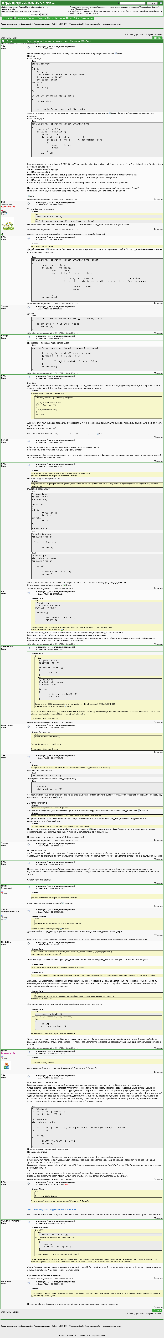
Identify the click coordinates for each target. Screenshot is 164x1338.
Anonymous (7, 647)
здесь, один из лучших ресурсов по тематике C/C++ (51, 1209)
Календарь (59, 18)
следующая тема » (153, 35)
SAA (3, 46)
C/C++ (54, 24)
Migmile (5, 886)
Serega (4, 306)
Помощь (42, 18)
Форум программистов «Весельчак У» (16, 24)
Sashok (5, 909)
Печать (157, 38)
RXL (3, 202)
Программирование (42, 24)
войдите (40, 7)
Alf (2, 591)
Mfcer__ (5, 1051)
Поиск (50, 18)
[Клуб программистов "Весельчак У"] (2, 235)
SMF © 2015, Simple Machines (92, 1335)
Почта (69, 18)
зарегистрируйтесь (9, 9)
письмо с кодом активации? (27, 11)
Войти (76, 18)
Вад (80, 24)
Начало (8, 18)
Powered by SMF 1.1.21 (69, 1335)
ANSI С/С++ (64, 24)
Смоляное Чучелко (11, 1221)
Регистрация (87, 18)
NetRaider (6, 942)
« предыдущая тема (134, 35)
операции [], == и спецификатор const (105, 24)
